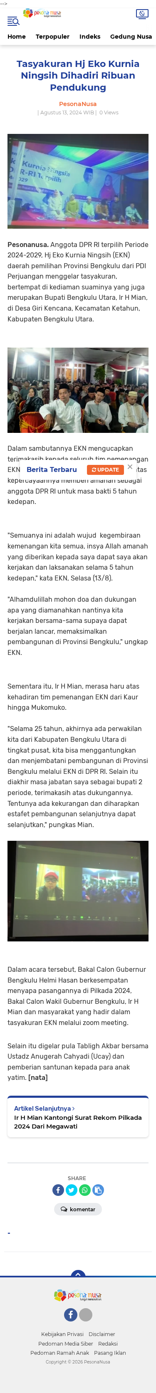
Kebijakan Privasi (62, 1334)
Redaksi (108, 1344)
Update (107, 470)
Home (16, 36)
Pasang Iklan (110, 1353)
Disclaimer (102, 1334)
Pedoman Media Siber (65, 1344)
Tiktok (88, 1325)
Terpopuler (52, 36)
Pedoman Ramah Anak (59, 1353)
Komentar (82, 1209)
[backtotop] (78, 1277)
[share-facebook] (58, 1190)
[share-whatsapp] (85, 1190)
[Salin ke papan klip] (98, 1190)
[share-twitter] (71, 1190)
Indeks (89, 36)
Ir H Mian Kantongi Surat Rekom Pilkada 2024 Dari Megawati (78, 1122)
